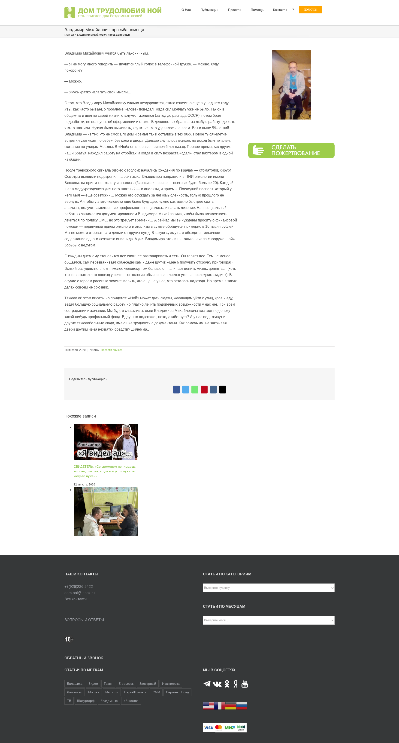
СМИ (156, 692)
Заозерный (147, 683)
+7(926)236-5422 (78, 587)
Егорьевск (125, 683)
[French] (219, 705)
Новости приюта (112, 350)
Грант (108, 683)
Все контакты (75, 599)
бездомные (109, 701)
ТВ (69, 701)
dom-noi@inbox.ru (79, 593)
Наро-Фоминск (135, 692)
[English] (208, 705)
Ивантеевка (171, 683)
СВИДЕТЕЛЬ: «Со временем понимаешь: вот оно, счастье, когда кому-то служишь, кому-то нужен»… (105, 471)
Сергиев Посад (177, 692)
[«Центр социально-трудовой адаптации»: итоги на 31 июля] (106, 490)
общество (131, 701)
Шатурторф (86, 701)
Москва (93, 692)
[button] (328, 9)
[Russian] (241, 705)
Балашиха (74, 683)
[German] (230, 705)
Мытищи (111, 692)
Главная (69, 34)
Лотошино (74, 692)
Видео (93, 683)
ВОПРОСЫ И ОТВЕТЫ (84, 620)
